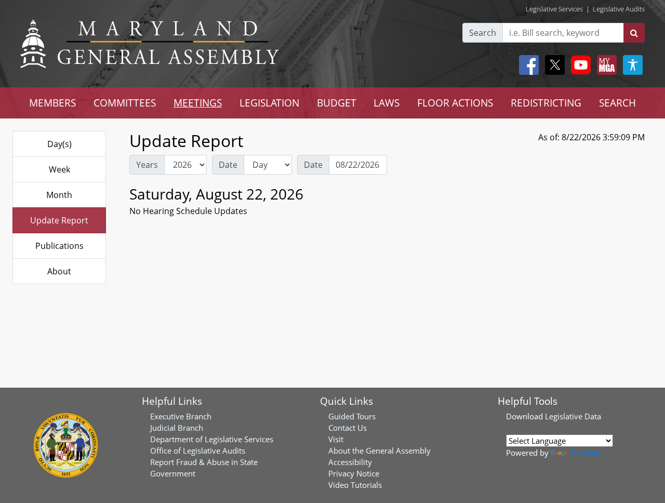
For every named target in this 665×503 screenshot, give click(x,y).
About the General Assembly (379, 450)
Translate (586, 452)
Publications (59, 245)
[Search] (634, 33)
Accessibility (350, 462)
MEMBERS (52, 102)
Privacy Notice (353, 473)
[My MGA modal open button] (605, 65)
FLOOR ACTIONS (455, 102)
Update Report (59, 220)
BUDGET (336, 102)
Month (59, 195)
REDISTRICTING (546, 102)
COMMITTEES (125, 102)
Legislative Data (573, 416)
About (59, 271)
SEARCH (617, 102)
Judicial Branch (176, 427)
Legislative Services (554, 9)
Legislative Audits (619, 9)
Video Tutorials (355, 485)
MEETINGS (198, 102)
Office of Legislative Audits (197, 450)
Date (228, 164)
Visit (335, 439)
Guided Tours (352, 416)
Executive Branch (180, 416)
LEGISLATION (269, 102)
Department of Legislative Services (211, 439)
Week (59, 169)
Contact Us (347, 427)
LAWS (387, 102)
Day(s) (59, 144)
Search (482, 32)
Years (147, 164)
